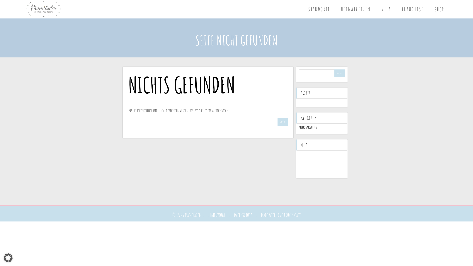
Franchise (413, 9)
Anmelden (304, 154)
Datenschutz (243, 215)
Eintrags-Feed (306, 163)
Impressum (217, 215)
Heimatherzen (356, 9)
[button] (8, 258)
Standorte (319, 9)
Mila (386, 9)
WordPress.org (306, 171)
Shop (439, 9)
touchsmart (292, 215)
